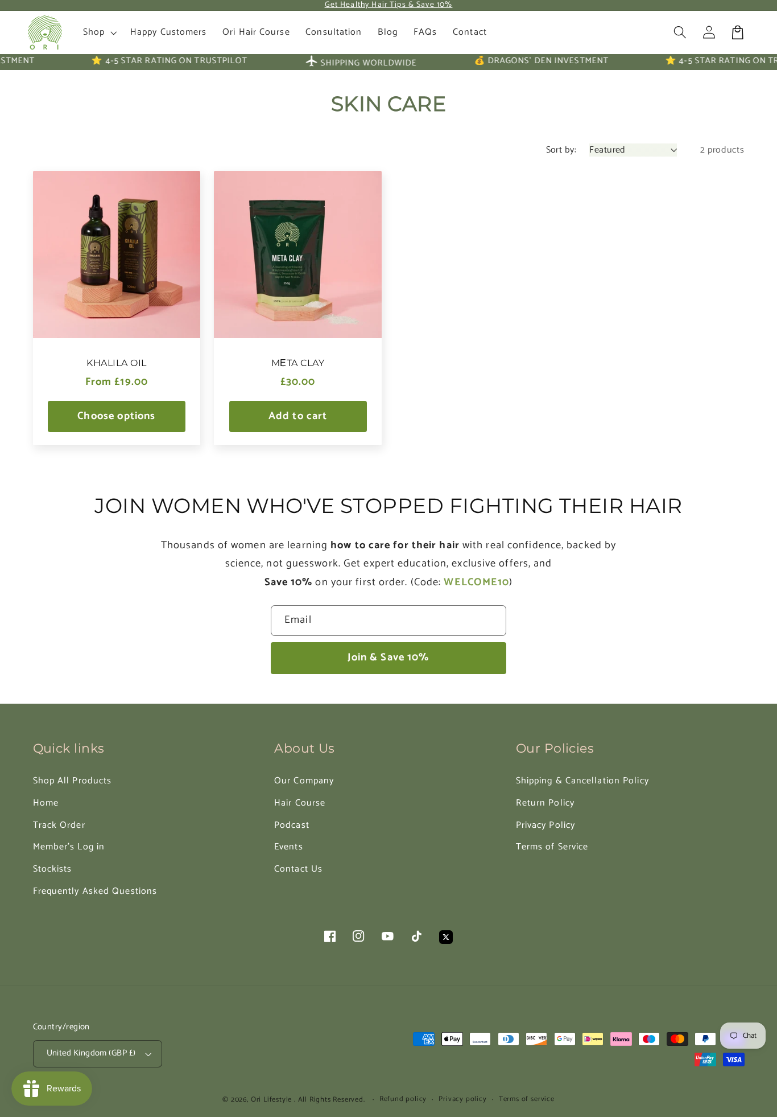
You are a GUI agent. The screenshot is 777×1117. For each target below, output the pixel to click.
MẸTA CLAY (297, 363)
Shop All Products (72, 781)
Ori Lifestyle (271, 1100)
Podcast (291, 825)
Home (46, 803)
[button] (680, 32)
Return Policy (545, 803)
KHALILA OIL (116, 363)
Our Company (304, 781)
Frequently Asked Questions (95, 891)
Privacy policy (462, 1099)
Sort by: (561, 150)
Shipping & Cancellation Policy (582, 781)
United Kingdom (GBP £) (91, 1053)
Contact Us (298, 869)
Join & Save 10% (388, 657)
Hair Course (299, 803)
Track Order (59, 825)
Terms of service (527, 1099)
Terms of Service (552, 847)
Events (288, 847)
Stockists (52, 869)
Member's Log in (69, 847)
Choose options (116, 416)
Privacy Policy (545, 825)
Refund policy (403, 1099)
